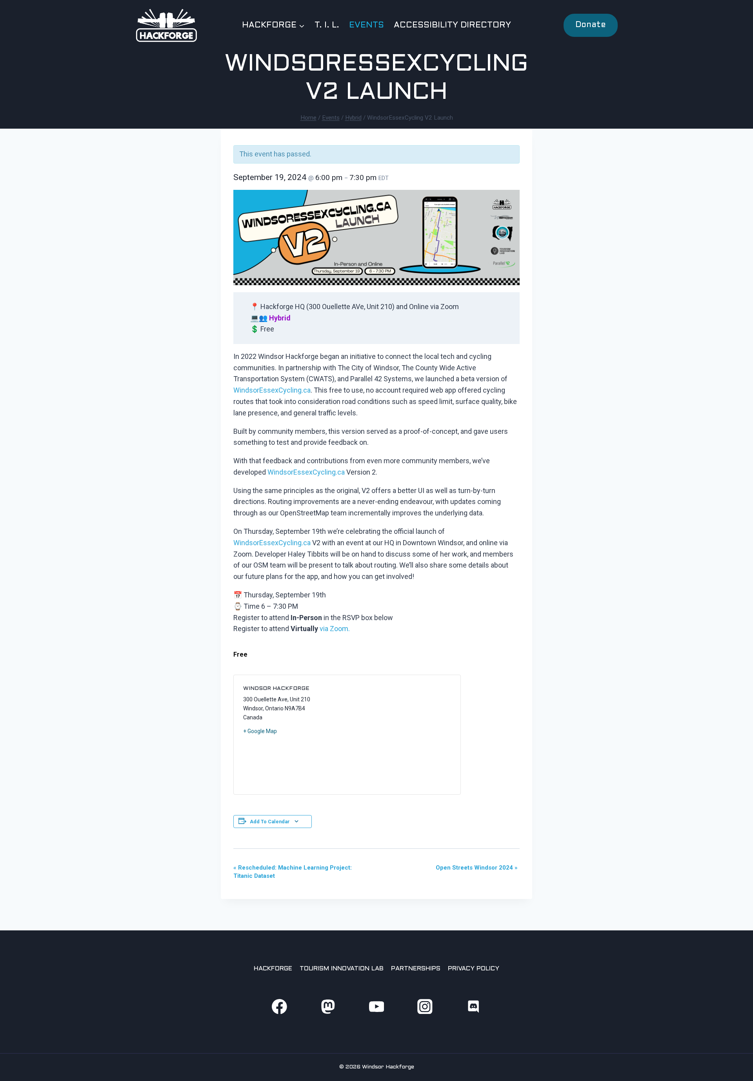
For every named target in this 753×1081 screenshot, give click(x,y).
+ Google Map (260, 731)
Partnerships (415, 969)
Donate (590, 25)
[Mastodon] (328, 1006)
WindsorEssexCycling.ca (272, 390)
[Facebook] (279, 1006)
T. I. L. (327, 25)
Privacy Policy (473, 969)
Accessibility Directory (452, 25)
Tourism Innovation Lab (342, 969)
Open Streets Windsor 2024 (477, 867)
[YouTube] (376, 1006)
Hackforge (273, 969)
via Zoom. (335, 628)
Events (366, 25)
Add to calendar (270, 821)
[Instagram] (425, 1006)
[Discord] (473, 1006)
